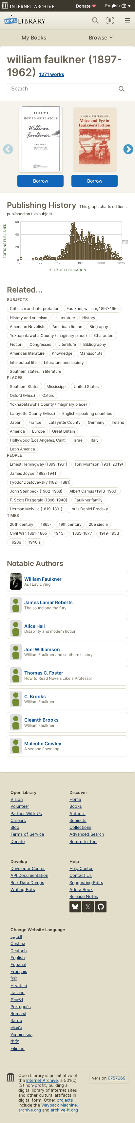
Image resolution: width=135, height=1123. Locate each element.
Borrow (40, 181)
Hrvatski (18, 985)
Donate (86, 6)
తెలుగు (16, 1027)
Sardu (16, 1020)
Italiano (17, 992)
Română (18, 1013)
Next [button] (128, 157)
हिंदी (13, 978)
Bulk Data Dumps (27, 882)
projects (65, 1100)
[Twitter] (88, 906)
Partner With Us (26, 813)
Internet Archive (42, 1080)
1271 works (51, 74)
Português (20, 1006)
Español (18, 964)
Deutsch (18, 950)
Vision (16, 799)
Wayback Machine (59, 1105)
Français (18, 971)
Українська (21, 1034)
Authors (77, 813)
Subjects (78, 820)
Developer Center (27, 868)
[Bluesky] (75, 906)
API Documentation (29, 875)
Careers (18, 820)
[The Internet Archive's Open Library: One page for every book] (30, 20)
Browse (98, 37)
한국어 (16, 999)
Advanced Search (86, 834)
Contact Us (80, 875)
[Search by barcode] (110, 20)
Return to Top (83, 841)
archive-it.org (64, 1110)
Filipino (17, 1048)
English (17, 957)
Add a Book (81, 889)
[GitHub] (100, 906)
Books (75, 806)
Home (75, 799)
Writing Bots (22, 889)
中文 (14, 1041)
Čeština (17, 943)
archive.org (29, 1110)
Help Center (81, 868)
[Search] (95, 20)
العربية (16, 936)
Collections (80, 827)
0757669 (116, 1078)
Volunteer (19, 806)
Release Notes (83, 896)
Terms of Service (27, 834)
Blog (14, 827)
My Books (34, 37)
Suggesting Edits (86, 882)
